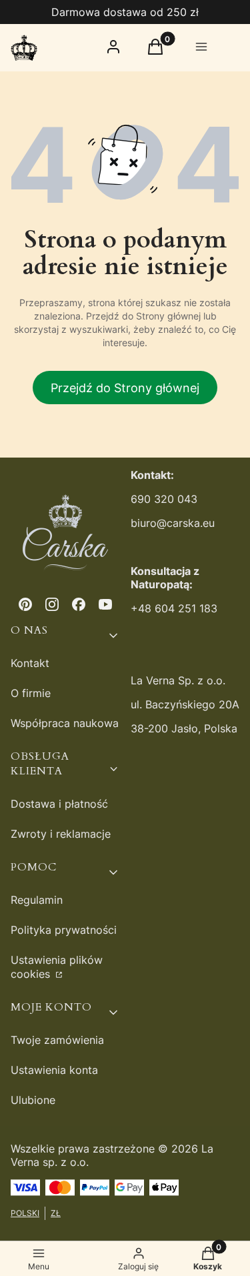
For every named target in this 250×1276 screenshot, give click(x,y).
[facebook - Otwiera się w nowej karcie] (79, 604)
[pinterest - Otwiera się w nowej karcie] (25, 604)
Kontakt (30, 663)
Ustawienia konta (54, 1070)
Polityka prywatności (64, 929)
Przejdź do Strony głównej (125, 388)
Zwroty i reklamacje (61, 833)
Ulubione (33, 1100)
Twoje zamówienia (57, 1040)
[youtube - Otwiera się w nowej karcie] (105, 604)
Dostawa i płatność (59, 803)
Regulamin (37, 899)
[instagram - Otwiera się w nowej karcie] (52, 604)
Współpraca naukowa (65, 723)
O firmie (31, 693)
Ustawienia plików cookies (57, 967)
